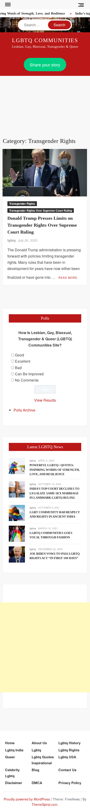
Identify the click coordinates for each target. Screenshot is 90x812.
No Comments (27, 380)
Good (19, 355)
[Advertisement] (45, 101)
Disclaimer (13, 782)
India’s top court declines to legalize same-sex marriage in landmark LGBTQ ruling (54, 493)
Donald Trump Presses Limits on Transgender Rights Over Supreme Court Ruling (42, 225)
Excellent (22, 361)
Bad (18, 367)
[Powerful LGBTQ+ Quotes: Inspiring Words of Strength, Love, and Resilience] (17, 465)
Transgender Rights (22, 204)
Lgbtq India (14, 750)
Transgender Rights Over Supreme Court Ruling (40, 210)
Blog (35, 769)
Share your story (45, 65)
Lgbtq (36, 750)
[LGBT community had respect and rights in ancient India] (17, 512)
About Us (39, 742)
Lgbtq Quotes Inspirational (43, 759)
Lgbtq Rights (68, 750)
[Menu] (7, 4)
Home (10, 742)
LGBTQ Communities (45, 40)
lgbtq (11, 240)
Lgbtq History (69, 742)
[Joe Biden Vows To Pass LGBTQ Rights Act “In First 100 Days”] (17, 554)
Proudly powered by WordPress (27, 799)
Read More (67, 277)
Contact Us (67, 769)
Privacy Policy (69, 782)
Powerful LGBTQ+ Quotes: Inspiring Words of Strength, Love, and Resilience (55, 469)
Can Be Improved (29, 373)
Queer (10, 756)
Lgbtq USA (67, 756)
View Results (45, 400)
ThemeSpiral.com (44, 804)
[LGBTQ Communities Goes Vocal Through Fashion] (17, 533)
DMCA (37, 782)
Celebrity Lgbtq (12, 772)
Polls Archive (24, 410)
